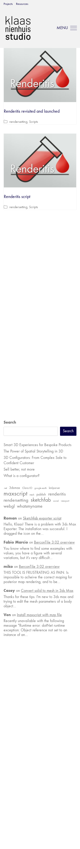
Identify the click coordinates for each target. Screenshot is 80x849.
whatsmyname (29, 506)
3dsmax (14, 488)
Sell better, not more (19, 469)
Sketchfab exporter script (42, 518)
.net (5, 488)
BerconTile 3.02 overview (54, 542)
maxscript (15, 493)
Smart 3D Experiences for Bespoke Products (37, 445)
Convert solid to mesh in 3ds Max (47, 590)
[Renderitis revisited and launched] (40, 75)
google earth (40, 488)
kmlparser (54, 488)
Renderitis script (17, 196)
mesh (32, 494)
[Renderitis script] (40, 161)
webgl (9, 506)
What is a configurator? (22, 475)
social (56, 500)
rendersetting (18, 122)
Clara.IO (27, 488)
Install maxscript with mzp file (39, 615)
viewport (65, 500)
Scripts (33, 122)
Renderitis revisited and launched (32, 111)
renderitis (57, 494)
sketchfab (41, 500)
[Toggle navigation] (66, 28)
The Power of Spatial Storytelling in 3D (33, 451)
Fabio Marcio (16, 542)
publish (41, 494)
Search (10, 422)
